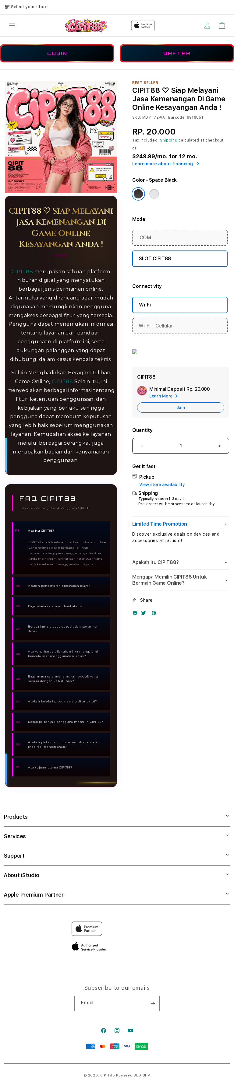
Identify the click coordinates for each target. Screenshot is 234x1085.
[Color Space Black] (138, 194)
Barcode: (177, 117)
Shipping (169, 140)
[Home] (86, 25)
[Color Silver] (154, 194)
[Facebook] (136, 614)
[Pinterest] (155, 614)
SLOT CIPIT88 (155, 258)
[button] (12, 25)
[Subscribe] (152, 1003)
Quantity (142, 430)
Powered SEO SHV (133, 1075)
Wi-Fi (145, 305)
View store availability (162, 484)
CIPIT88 (22, 272)
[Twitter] (145, 614)
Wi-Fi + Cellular (156, 326)
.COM (145, 237)
